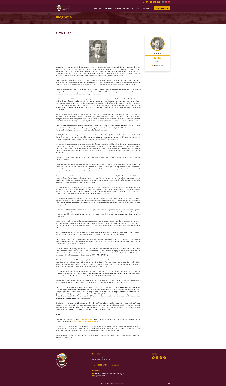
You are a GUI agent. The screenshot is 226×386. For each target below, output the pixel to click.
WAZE (116, 365)
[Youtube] (147, 2)
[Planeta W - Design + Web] (169, 383)
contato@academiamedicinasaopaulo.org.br (109, 374)
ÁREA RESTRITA (162, 8)
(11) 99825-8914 (99, 376)
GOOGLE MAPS (101, 365)
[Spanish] (169, 2)
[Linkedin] (154, 2)
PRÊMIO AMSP (146, 8)
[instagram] (158, 2)
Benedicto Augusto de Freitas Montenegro (86, 321)
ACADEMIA (97, 8)
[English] (166, 2)
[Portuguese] (163, 2)
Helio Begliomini (87, 319)
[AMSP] (64, 8)
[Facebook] (151, 2)
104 (161, 65)
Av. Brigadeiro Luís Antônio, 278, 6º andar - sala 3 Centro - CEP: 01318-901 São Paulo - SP (109, 359)
